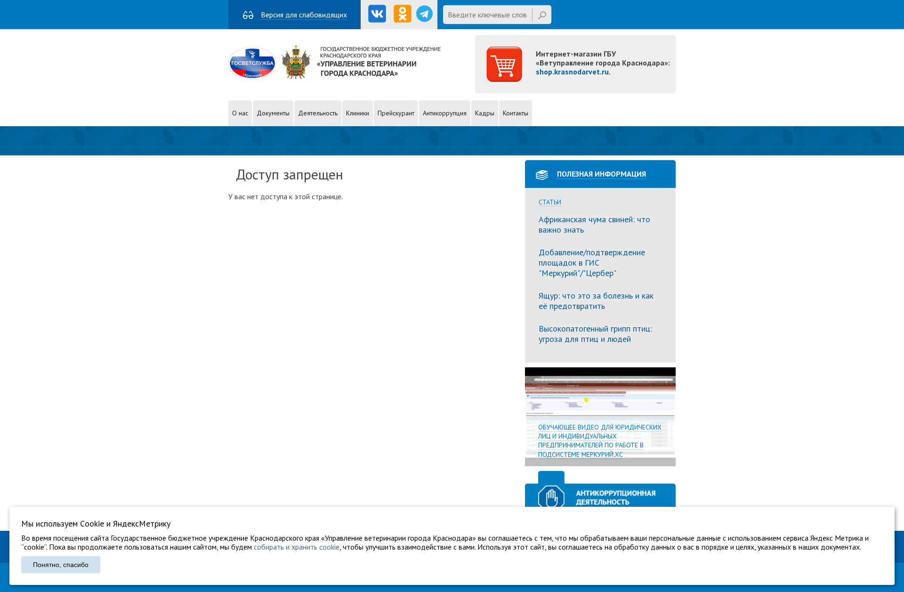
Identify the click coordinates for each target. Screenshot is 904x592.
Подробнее (600, 416)
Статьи (550, 202)
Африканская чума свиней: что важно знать (594, 224)
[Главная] (334, 76)
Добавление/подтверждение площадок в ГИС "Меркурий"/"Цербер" (592, 262)
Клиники (357, 113)
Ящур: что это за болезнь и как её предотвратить (596, 300)
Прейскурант (396, 113)
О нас (240, 113)
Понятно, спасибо (61, 564)
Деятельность (318, 113)
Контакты (515, 113)
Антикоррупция (445, 113)
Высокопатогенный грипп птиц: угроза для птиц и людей (595, 333)
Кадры (484, 113)
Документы (273, 113)
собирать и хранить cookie (296, 546)
